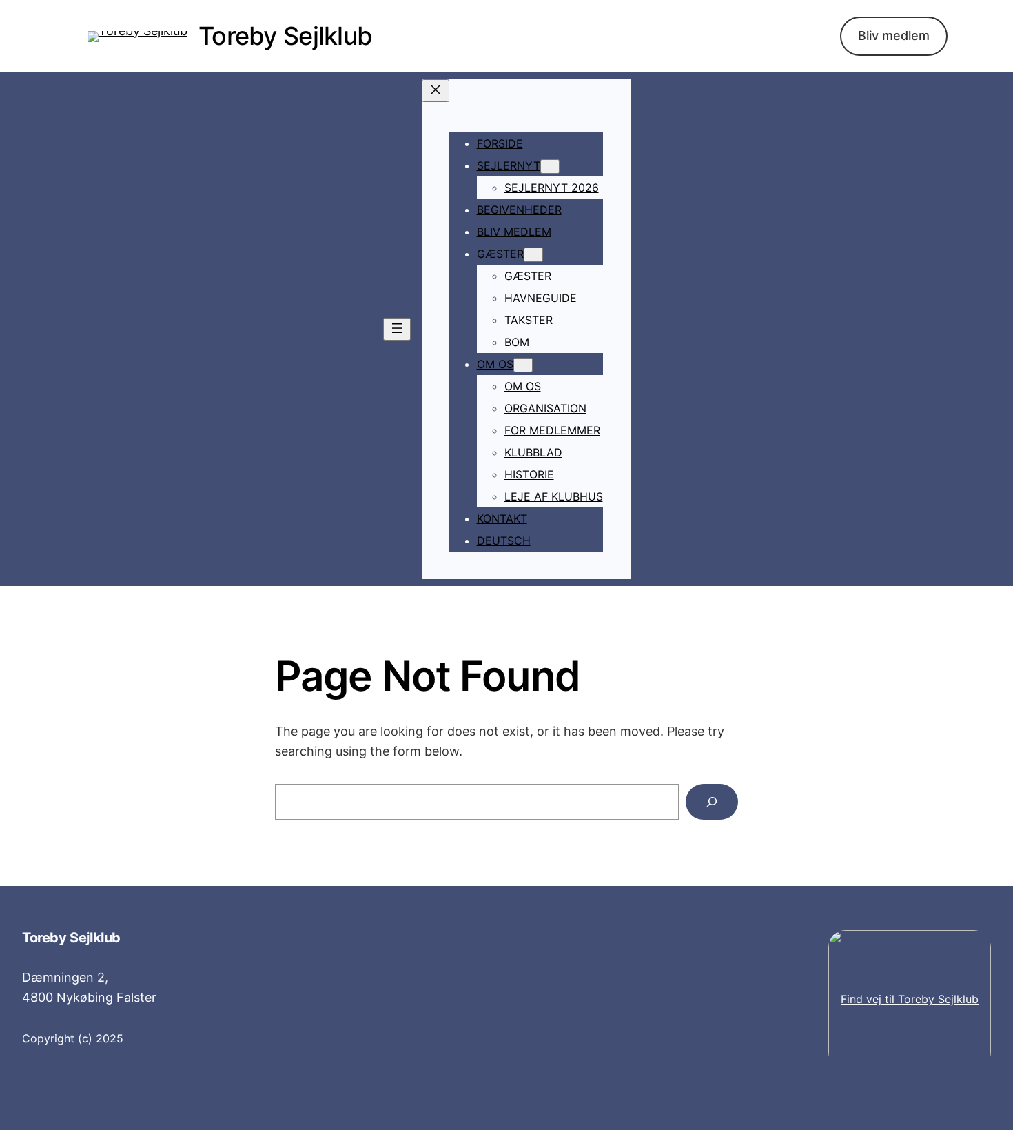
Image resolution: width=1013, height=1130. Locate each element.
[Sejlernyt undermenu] (550, 166)
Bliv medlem (894, 35)
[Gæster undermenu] (533, 255)
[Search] (712, 802)
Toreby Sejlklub (285, 36)
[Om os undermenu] (523, 365)
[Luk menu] (435, 90)
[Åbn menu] (397, 329)
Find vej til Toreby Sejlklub (910, 999)
